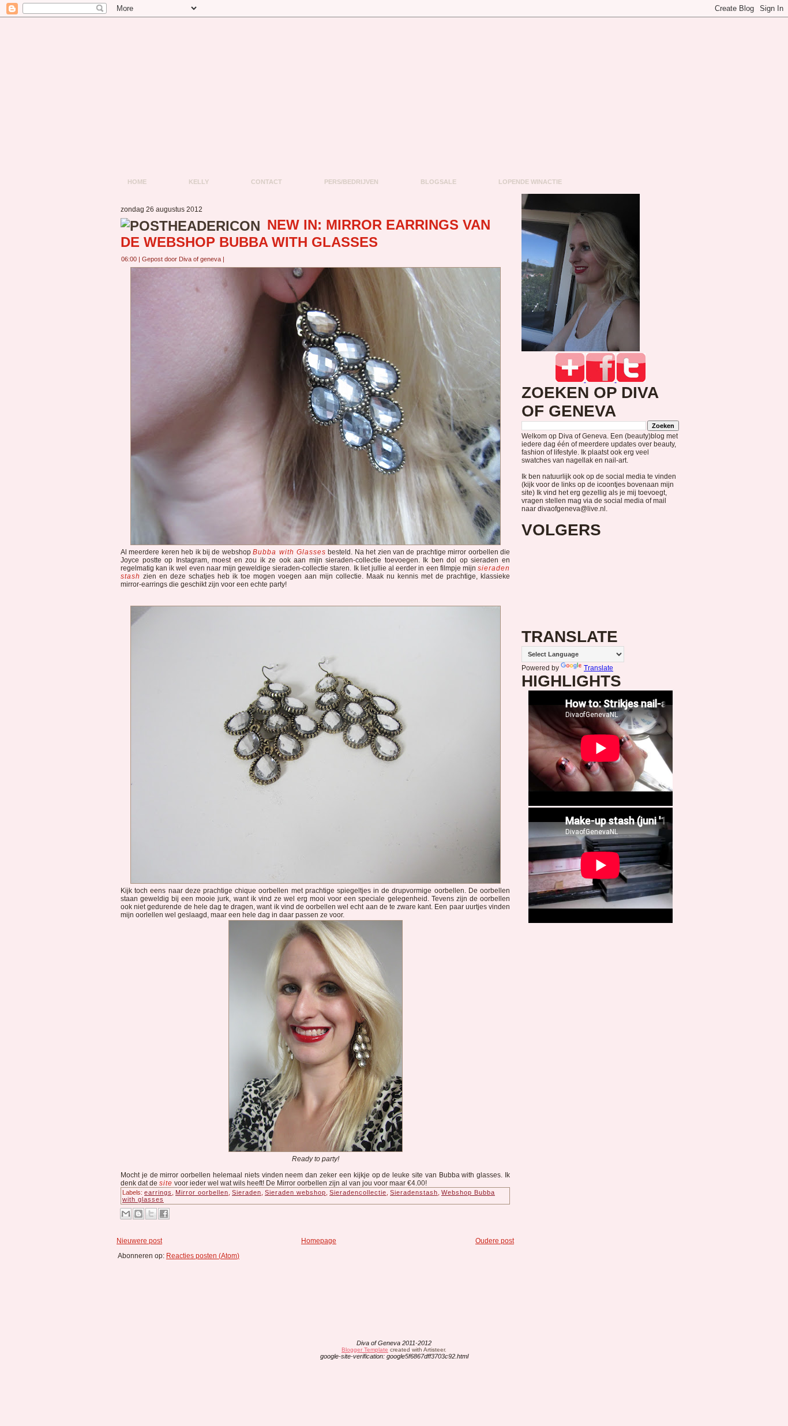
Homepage (318, 1241)
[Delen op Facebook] (164, 1213)
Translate (598, 668)
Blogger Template (365, 1349)
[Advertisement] (319, 1286)
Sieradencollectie (358, 1192)
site (165, 1183)
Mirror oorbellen (201, 1192)
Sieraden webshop (295, 1192)
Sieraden (246, 1192)
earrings (158, 1192)
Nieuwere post (139, 1241)
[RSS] (304, 1350)
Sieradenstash (414, 1192)
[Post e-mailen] (231, 259)
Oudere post (494, 1241)
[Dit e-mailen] (126, 1213)
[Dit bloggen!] (138, 1213)
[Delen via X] (151, 1213)
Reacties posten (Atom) (202, 1256)
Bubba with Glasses (289, 552)
